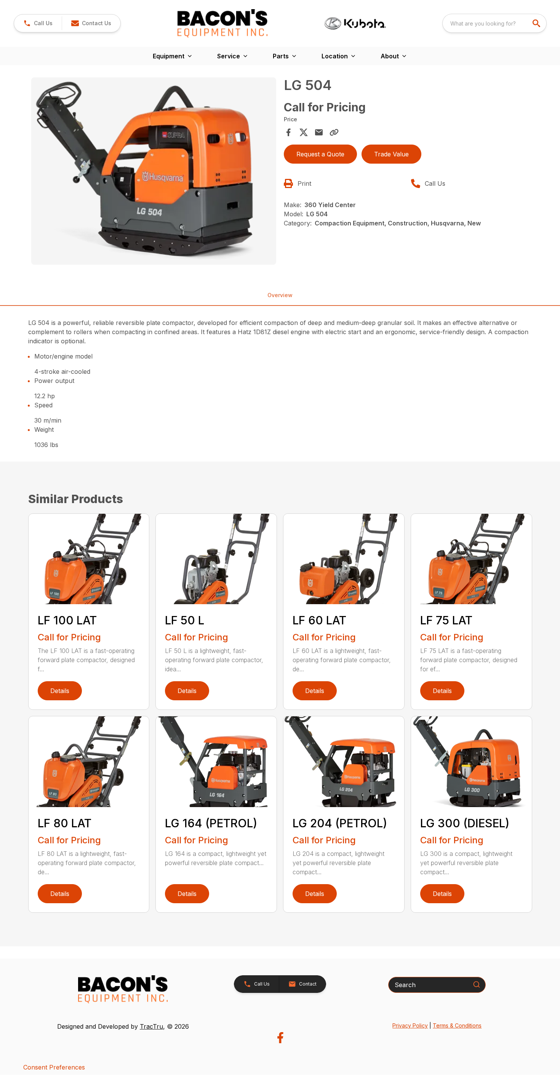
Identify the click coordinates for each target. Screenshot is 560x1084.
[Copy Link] (334, 132)
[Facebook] (280, 1038)
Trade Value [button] (391, 154)
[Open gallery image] (154, 171)
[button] (38, 23)
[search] (537, 23)
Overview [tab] (280, 295)
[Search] (476, 984)
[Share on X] (303, 132)
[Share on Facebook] (288, 132)
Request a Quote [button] (320, 154)
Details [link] (59, 691)
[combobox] (494, 23)
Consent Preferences (54, 1067)
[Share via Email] (318, 132)
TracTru (151, 1026)
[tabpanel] (154, 172)
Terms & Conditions (457, 1025)
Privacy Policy (410, 1025)
